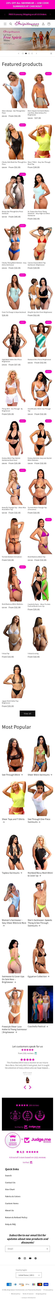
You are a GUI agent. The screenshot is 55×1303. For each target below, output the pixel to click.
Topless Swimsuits (10, 872)
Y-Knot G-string (33, 653)
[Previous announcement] (5, 14)
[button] (5, 24)
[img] (27, 1050)
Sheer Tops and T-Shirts (13, 819)
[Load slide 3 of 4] (29, 53)
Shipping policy (41, 1294)
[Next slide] (36, 53)
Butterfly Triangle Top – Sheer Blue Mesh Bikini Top (14, 508)
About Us (9, 1210)
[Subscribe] (47, 1249)
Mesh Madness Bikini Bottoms (12, 604)
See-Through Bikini (11, 774)
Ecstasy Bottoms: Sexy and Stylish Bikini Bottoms (40, 459)
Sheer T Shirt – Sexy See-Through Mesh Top (39, 163)
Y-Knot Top (5, 653)
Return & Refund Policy (16, 1217)
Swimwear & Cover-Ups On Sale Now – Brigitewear (13, 979)
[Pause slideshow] (52, 53)
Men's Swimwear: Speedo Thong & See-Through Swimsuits (40, 923)
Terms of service (28, 1294)
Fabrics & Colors (12, 1196)
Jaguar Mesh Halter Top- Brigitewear (10, 702)
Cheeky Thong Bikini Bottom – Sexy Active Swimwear (14, 264)
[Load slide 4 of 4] (32, 53)
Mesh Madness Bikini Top (36, 557)
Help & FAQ (10, 1224)
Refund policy (15, 1294)
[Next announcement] (50, 14)
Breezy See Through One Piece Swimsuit (12, 212)
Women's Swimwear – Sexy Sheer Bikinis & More (14, 921)
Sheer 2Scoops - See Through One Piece (13, 112)
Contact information (29, 1298)
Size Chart (10, 1189)
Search (8, 1175)
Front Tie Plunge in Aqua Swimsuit (14, 312)
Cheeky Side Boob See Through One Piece (14, 163)
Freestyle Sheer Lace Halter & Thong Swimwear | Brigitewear (14, 1029)
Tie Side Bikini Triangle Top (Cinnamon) (37, 508)
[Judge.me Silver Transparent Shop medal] (27, 1116)
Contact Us (10, 1182)
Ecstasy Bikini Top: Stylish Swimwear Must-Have (11, 459)
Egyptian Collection (37, 976)
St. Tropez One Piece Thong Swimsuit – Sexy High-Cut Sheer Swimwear (39, 213)
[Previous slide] (18, 53)
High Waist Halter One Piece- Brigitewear (12, 360)
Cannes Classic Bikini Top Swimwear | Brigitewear (37, 264)
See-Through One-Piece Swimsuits (39, 820)
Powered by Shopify (34, 1290)
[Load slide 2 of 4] (26, 53)
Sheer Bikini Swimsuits (39, 774)
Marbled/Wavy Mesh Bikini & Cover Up (40, 874)
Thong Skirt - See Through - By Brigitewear (12, 410)
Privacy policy (48, 1290)
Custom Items (11, 1203)
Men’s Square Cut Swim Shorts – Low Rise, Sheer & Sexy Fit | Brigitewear (39, 113)
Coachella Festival (36, 1026)
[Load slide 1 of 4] (22, 53)
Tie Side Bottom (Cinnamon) (12, 557)
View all (27, 713)
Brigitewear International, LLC (17, 1290)
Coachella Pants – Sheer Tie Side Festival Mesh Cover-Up (39, 605)
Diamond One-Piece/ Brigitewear (39, 359)
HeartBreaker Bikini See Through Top (39, 410)
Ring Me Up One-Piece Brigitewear (40, 312)
